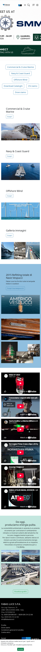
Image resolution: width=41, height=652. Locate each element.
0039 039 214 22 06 (26, 615)
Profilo (3, 625)
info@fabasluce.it (7, 619)
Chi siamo (32, 86)
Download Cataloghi (13, 86)
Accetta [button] (20, 649)
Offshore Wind (20, 79)
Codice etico (5, 632)
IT (34, 4)
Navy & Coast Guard (20, 73)
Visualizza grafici (20, 591)
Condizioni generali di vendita (12, 630)
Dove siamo (20, 92)
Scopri (9, 117)
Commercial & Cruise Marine (20, 67)
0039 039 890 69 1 (10, 615)
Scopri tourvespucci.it (15, 288)
